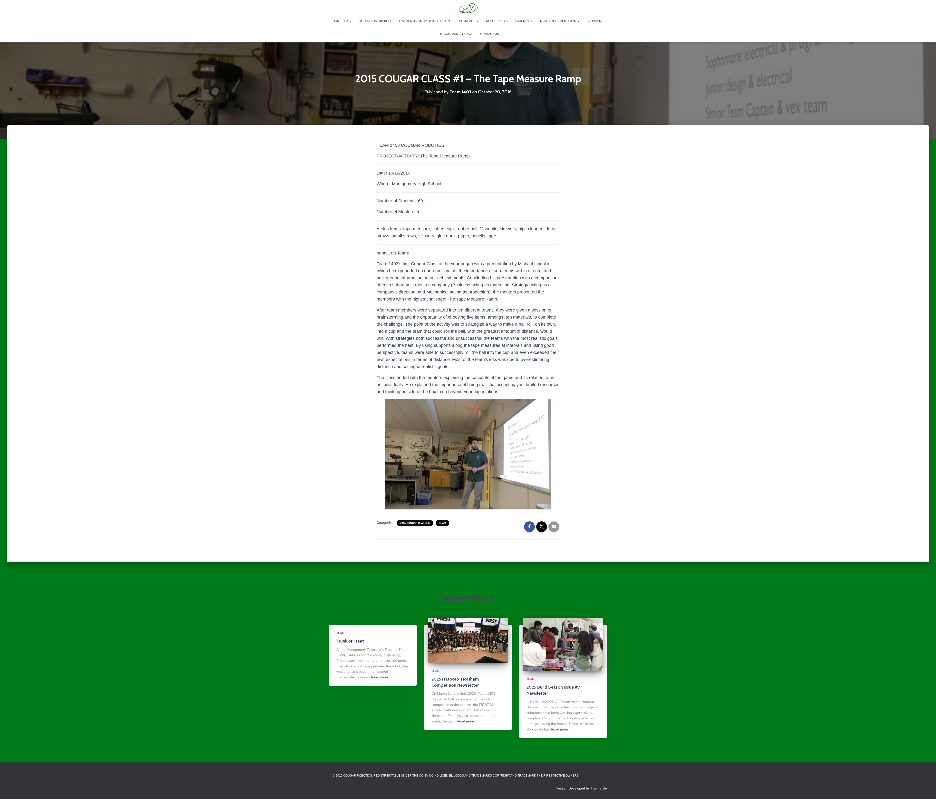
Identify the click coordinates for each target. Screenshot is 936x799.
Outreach (467, 21)
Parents (522, 21)
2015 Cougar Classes (415, 523)
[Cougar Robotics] (468, 8)
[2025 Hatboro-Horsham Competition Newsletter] (468, 640)
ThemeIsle (599, 788)
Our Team (341, 21)
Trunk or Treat (350, 641)
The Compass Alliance (455, 34)
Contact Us (489, 34)
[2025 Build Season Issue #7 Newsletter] (563, 644)
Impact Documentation (558, 21)
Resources (496, 21)
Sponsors (595, 21)
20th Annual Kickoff (375, 21)
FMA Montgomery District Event (425, 21)
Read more (379, 677)
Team (442, 523)
